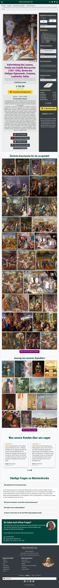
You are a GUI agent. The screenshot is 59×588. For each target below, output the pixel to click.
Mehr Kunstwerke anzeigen (29, 430)
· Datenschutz (5, 565)
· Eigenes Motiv (24, 560)
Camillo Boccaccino (30, 5)
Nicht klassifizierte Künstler (19, 5)
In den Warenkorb (49, 109)
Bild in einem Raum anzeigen (21, 145)
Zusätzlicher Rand (43, 24)
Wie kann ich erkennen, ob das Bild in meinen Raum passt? (21, 502)
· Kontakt (4, 560)
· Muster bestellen (25, 569)
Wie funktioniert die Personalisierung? (15, 485)
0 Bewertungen (23, 148)
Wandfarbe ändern (21, 141)
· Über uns (5, 571)
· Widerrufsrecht (6, 567)
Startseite (4, 5)
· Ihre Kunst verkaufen (26, 562)
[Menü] (1, 2)
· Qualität (23, 563)
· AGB (4, 563)
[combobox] (48, 26)
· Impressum (5, 562)
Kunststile (9, 5)
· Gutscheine (24, 567)
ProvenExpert (13, 463)
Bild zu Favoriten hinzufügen (21, 138)
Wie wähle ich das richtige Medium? (14, 507)
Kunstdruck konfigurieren (21, 92)
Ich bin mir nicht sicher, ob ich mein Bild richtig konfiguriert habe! (23, 513)
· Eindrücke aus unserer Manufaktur (28, 565)
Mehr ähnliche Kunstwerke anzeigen (29, 351)
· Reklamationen (6, 569)
